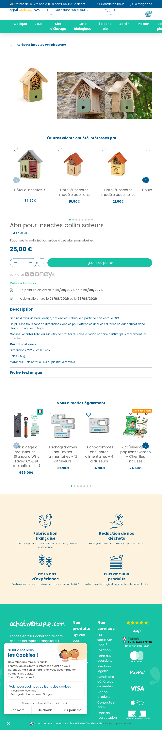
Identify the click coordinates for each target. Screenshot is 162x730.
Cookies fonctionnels (23, 690)
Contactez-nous (112, 4)
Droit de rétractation (107, 715)
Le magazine (142, 4)
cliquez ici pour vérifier (117, 723)
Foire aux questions (104, 658)
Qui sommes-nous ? (105, 640)
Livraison (104, 650)
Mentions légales (104, 668)
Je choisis (45, 710)
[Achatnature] (25, 10)
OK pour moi (73, 710)
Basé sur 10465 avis (137, 646)
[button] (8, 723)
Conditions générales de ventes (105, 682)
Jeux (76, 640)
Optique (79, 635)
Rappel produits (103, 694)
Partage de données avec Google (31, 694)
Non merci (17, 710)
